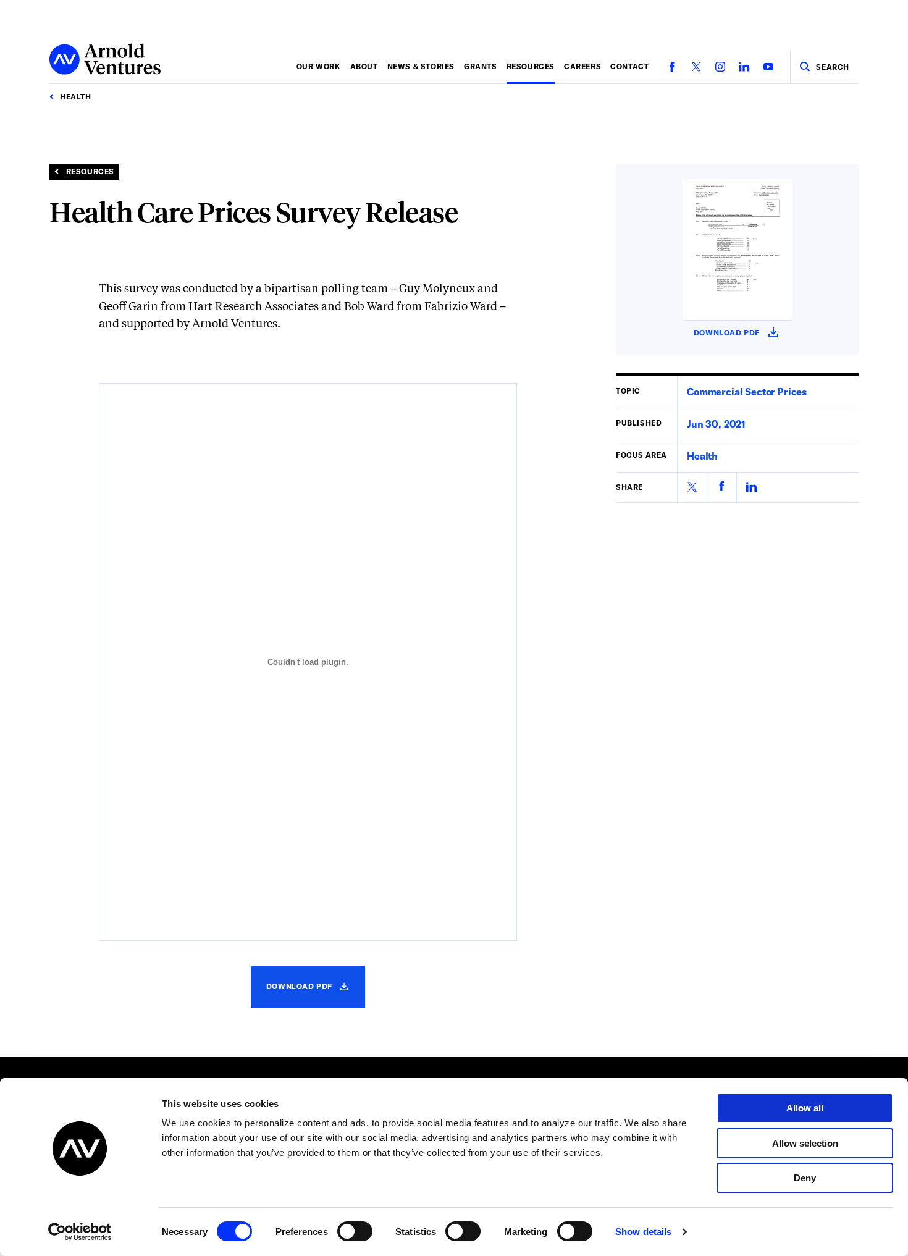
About (364, 66)
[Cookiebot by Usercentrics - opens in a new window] (80, 1232)
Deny (805, 1178)
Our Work (318, 66)
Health (702, 456)
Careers (582, 66)
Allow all (804, 1108)
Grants (480, 66)
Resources (531, 66)
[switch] (354, 1231)
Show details (643, 1231)
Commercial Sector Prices (747, 391)
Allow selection (805, 1143)
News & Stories (421, 66)
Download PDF (315, 994)
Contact (629, 66)
